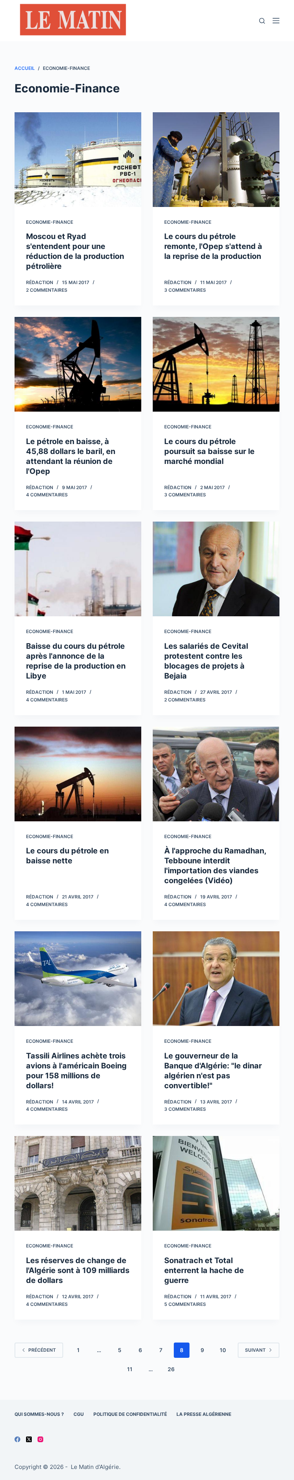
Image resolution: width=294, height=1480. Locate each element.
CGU (79, 1414)
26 (171, 1369)
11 (129, 1369)
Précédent (42, 1350)
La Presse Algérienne (203, 1414)
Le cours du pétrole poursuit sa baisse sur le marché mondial (209, 451)
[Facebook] (17, 1439)
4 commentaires (47, 495)
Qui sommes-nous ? (39, 1414)
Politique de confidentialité (130, 1414)
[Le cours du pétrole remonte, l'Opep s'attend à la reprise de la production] (216, 159)
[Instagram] (40, 1439)
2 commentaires (46, 290)
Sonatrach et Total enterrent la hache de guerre (204, 1270)
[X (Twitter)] (29, 1439)
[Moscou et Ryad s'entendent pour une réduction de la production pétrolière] (78, 159)
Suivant (255, 1350)
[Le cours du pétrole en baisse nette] (78, 774)
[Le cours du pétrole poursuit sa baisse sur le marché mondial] (216, 364)
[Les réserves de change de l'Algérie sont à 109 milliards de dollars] (78, 1183)
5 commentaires (185, 1304)
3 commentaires (185, 290)
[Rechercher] (262, 21)
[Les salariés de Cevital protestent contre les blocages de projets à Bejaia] (216, 569)
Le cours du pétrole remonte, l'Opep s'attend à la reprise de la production (213, 246)
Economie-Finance (49, 222)
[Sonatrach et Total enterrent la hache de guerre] (216, 1183)
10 (223, 1350)
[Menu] (276, 20)
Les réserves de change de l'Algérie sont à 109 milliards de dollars (77, 1270)
